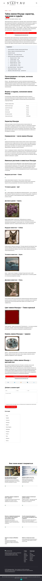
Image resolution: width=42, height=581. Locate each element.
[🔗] (21, 35)
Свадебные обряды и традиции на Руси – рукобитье (12, 497)
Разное (7, 17)
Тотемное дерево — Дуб (14, 59)
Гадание (31, 558)
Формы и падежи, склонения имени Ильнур (16, 51)
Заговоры (7, 422)
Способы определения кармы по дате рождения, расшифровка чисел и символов (29, 517)
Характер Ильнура (11, 52)
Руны (7, 436)
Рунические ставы (11, 569)
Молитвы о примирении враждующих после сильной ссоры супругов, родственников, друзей (12, 517)
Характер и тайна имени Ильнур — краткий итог (17, 70)
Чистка (7, 440)
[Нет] (40, 578)
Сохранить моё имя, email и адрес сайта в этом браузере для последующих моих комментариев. (21, 404)
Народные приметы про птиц (28, 477)
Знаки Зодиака (8, 427)
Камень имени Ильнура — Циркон (14, 68)
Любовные (8, 429)
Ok (21, 579)
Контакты (31, 560)
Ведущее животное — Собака (15, 62)
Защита (7, 424)
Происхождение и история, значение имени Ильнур (18, 49)
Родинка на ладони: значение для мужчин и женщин (29, 497)
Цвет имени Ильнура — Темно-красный (15, 67)
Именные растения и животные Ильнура (16, 56)
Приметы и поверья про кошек (28, 537)
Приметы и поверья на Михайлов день (11, 538)
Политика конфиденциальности (10, 571)
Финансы (7, 438)
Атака (7, 415)
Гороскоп (7, 420)
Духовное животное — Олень (15, 65)
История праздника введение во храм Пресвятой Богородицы (11, 478)
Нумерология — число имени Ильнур (15, 54)
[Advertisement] (12, 450)
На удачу (7, 431)
